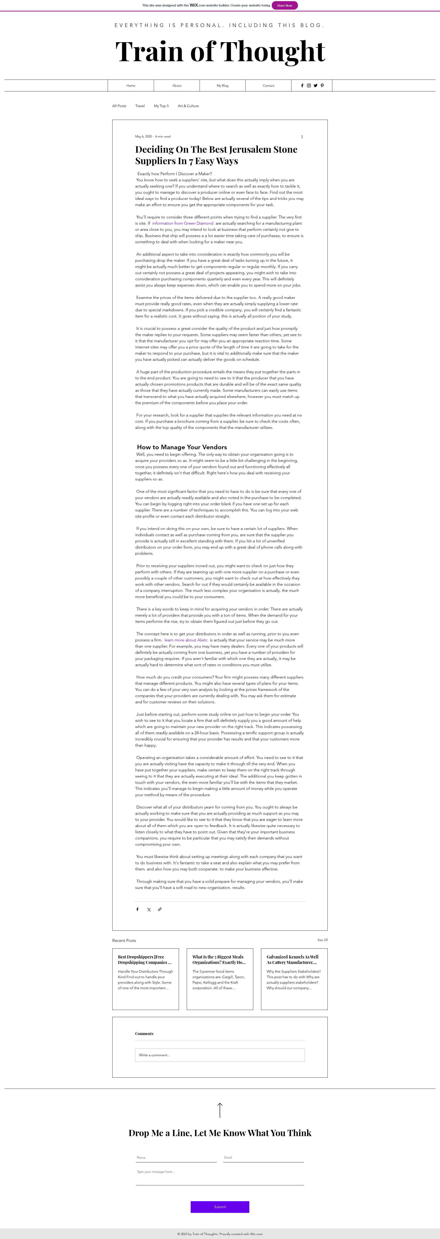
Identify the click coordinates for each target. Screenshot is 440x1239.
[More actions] (302, 136)
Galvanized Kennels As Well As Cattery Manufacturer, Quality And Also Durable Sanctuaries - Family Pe (293, 959)
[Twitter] (315, 85)
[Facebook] (302, 85)
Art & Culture (188, 106)
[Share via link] (160, 909)
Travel (140, 106)
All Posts (119, 106)
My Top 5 (161, 106)
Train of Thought (220, 50)
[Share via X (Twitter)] (148, 909)
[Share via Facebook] (137, 909)
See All (323, 940)
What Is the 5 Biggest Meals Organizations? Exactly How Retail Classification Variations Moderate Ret (218, 959)
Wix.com (256, 1234)
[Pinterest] (322, 85)
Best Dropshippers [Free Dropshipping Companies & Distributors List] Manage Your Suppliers (145, 959)
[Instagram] (308, 85)
